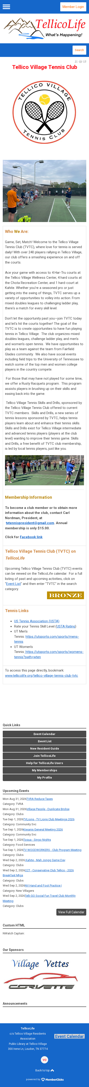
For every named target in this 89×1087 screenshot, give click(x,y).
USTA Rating (66, 626)
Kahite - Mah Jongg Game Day (45, 860)
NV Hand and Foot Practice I (43, 885)
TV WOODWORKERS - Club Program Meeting (52, 850)
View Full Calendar (71, 912)
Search (79, 50)
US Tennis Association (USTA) (36, 621)
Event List (13, 584)
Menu (6, 6)
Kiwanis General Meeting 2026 (43, 829)
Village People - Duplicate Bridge (47, 809)
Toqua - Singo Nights (37, 839)
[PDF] (76, 61)
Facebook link (31, 537)
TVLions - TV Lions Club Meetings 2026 (48, 819)
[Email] (84, 61)
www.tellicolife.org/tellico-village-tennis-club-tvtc (41, 676)
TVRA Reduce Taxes (39, 799)
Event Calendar (69, 1036)
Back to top (42, 1070)
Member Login (73, 7)
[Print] (80, 61)
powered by (33, 1079)
